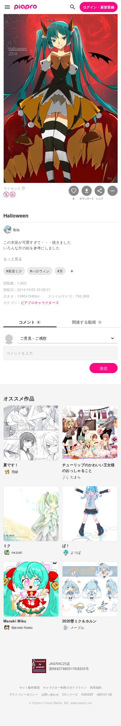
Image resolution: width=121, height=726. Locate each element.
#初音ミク (14, 270)
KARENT (87, 694)
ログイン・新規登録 (98, 7)
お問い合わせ (50, 694)
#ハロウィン (40, 270)
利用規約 (96, 687)
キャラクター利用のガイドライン (65, 687)
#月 (60, 270)
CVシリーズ (70, 694)
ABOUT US (104, 694)
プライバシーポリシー (23, 694)
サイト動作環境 (29, 687)
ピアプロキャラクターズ (40, 302)
